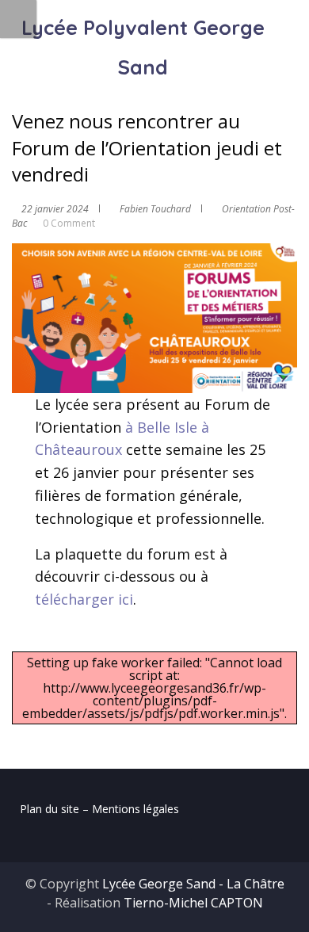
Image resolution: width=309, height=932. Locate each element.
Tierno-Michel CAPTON (193, 902)
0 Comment (69, 223)
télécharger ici (84, 599)
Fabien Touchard (155, 209)
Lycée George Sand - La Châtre (193, 883)
